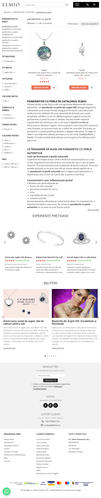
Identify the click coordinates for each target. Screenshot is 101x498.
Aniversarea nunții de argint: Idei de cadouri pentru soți (23, 322)
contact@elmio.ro (52, 425)
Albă (6, 140)
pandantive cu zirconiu (11, 45)
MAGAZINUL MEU (12, 434)
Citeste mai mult (9, 348)
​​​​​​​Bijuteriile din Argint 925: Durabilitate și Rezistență (74, 322)
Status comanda (42, 445)
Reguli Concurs (42, 467)
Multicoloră (8, 143)
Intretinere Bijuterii (43, 458)
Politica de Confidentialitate (15, 455)
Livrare (6, 448)
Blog (5, 458)
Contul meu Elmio (43, 439)
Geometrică (8, 118)
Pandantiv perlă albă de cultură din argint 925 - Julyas (82, 73)
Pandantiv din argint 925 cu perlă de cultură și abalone (44, 73)
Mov (6, 149)
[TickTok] (50, 405)
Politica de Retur (42, 448)
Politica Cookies (42, 464)
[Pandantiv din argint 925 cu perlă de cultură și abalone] (44, 50)
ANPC (38, 470)
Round (7, 129)
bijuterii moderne (79, 122)
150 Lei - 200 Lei (10, 164)
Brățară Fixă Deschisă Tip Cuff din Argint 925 (56, 257)
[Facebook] (45, 405)
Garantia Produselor (44, 461)
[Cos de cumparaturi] (94, 4)
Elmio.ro (60, 116)
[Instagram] (55, 405)
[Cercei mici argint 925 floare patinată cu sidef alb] (19, 238)
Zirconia (7, 86)
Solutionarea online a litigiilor (47, 473)
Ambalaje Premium (11, 445)
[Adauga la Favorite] (54, 87)
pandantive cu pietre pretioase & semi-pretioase (12, 49)
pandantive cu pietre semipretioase (10, 33)
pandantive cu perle (9, 26)
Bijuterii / (8, 12)
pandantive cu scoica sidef (12, 37)
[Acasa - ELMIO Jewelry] (11, 4)
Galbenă (7, 152)
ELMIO (44, 70)
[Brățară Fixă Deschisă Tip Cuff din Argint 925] (50, 238)
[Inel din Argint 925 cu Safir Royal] (81, 238)
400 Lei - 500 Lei (10, 167)
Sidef (6, 89)
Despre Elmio (9, 439)
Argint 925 (8, 72)
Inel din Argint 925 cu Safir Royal (81, 257)
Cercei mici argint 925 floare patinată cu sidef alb (27, 257)
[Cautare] (66, 5)
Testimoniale (41, 452)
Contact (7, 461)
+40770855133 (52, 421)
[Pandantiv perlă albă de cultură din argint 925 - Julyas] (82, 50)
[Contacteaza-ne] (88, 4)
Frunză (7, 115)
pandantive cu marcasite (11, 29)
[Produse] (77, 5)
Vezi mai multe (93, 210)
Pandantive (8, 61)
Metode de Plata (42, 455)
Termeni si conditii (11, 452)
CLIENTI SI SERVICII (45, 434)
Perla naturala (9, 83)
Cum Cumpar (41, 442)
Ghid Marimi (9, 442)
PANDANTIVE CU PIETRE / (24, 12)
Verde (6, 146)
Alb (5, 101)
